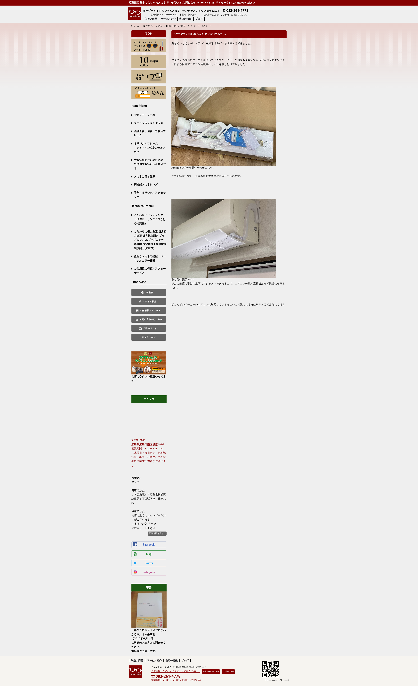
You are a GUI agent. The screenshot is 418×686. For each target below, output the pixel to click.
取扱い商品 (151, 19)
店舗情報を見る (156, 533)
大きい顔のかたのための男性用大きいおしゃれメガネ (150, 164)
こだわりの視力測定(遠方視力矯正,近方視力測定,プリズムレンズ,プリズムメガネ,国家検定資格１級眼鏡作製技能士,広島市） (150, 240)
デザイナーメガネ (144, 115)
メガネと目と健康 (144, 176)
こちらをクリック (143, 523)
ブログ (199, 19)
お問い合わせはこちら (210, 671)
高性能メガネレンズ (146, 184)
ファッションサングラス (148, 123)
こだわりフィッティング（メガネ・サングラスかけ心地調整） (150, 219)
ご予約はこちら (228, 671)
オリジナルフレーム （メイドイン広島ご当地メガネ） (150, 147)
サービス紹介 (168, 19)
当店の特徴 (185, 19)
